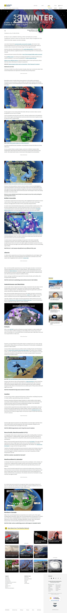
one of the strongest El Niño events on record (32, 54)
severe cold (25, 258)
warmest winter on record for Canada (23, 44)
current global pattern (28, 49)
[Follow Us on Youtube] (54, 578)
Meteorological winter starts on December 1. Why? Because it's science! (24, 64)
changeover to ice (36, 410)
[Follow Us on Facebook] (49, 578)
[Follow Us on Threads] (58, 578)
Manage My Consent (8, 583)
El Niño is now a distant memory (11, 60)
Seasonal (13, 8)
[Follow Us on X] (60, 578)
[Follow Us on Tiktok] (56, 578)
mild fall (11, 329)
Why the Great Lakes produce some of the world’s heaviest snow (22, 379)
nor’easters (32, 441)
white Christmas (13, 271)
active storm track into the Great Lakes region (19, 350)
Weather (10, 8)
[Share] (5, 30)
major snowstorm (30, 381)
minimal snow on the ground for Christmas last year (20, 300)
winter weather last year (31, 58)
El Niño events (10, 56)
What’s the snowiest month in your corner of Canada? (20, 183)
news (7, 8)
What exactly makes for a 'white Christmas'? (19, 143)
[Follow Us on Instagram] (51, 578)
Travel (28, 295)
